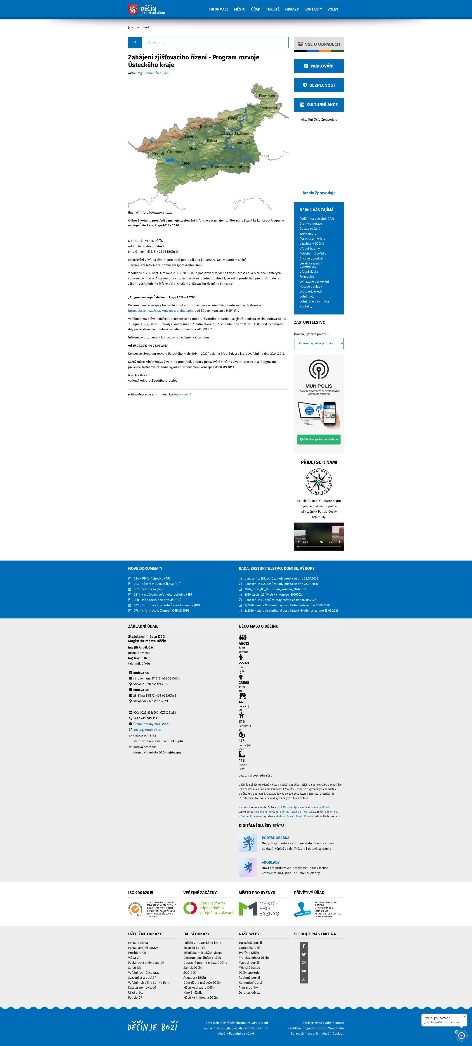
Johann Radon (321, 807)
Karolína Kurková (264, 811)
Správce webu (312, 1023)
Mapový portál (249, 962)
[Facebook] (304, 946)
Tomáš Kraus (303, 816)
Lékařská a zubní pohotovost (311, 265)
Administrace (334, 1023)
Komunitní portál (251, 982)
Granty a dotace (311, 223)
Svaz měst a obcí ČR (142, 977)
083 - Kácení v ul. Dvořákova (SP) (157, 584)
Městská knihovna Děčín (200, 997)
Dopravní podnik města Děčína (205, 962)
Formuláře (307, 276)
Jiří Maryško (307, 811)
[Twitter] (304, 955)
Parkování (321, 66)
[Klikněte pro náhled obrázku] (208, 143)
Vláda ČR (134, 957)
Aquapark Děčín (194, 977)
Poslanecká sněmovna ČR (146, 962)
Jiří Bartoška (289, 811)
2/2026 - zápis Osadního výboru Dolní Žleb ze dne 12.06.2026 (287, 605)
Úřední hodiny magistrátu (151, 724)
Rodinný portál (249, 977)
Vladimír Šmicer (285, 816)
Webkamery (308, 233)
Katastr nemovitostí (142, 987)
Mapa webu (336, 1028)
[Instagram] (304, 963)
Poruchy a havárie (312, 238)
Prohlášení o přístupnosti (306, 1028)
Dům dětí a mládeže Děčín (202, 982)
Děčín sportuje (249, 972)
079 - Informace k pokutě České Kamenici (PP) (167, 605)
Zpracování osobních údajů (310, 1033)
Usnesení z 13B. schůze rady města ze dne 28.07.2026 (281, 578)
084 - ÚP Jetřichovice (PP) (152, 578)
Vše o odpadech (321, 44)
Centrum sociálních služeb (202, 957)
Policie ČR (135, 997)
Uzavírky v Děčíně (312, 243)
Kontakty (306, 306)
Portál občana (138, 942)
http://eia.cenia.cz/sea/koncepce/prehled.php (161, 311)
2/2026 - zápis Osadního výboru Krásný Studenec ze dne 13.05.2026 (291, 611)
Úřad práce (135, 992)
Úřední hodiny (310, 248)
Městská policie (194, 947)
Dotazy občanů (310, 228)
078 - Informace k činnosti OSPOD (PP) (161, 611)
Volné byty (307, 296)
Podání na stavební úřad (317, 218)
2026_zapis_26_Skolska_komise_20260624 (273, 595)
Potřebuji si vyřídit (313, 253)
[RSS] (304, 980)
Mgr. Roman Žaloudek (153, 73)
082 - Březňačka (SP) (148, 589)
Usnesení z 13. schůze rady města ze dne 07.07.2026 (280, 600)
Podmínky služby (241, 1033)
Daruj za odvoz (249, 992)
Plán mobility (248, 987)
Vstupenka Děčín (250, 947)
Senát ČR (134, 967)
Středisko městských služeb (203, 952)
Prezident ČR (137, 952)
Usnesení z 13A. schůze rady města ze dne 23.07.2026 (281, 584)
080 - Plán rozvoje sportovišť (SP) (157, 600)
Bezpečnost (321, 85)
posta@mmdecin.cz (147, 730)
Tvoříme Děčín (249, 952)
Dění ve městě (182, 394)
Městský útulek (249, 967)
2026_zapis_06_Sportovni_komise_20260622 (275, 589)
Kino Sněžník (192, 992)
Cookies (338, 1033)
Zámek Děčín (192, 967)
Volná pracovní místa (314, 301)
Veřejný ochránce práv (143, 972)
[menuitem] (221, 7)
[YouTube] (304, 971)
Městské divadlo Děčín (199, 987)
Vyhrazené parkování (314, 281)
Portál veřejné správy (143, 947)
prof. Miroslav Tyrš (288, 807)
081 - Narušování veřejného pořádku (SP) (163, 595)
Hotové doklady (311, 286)
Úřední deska (309, 271)
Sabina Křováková (251, 816)
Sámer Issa (331, 811)
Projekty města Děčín (254, 957)
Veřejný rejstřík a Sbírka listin (149, 982)
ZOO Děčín (190, 972)
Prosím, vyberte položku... (312, 334)
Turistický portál (250, 942)
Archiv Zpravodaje (319, 192)
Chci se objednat (311, 258)
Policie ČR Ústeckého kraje (202, 942)
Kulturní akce (321, 104)
